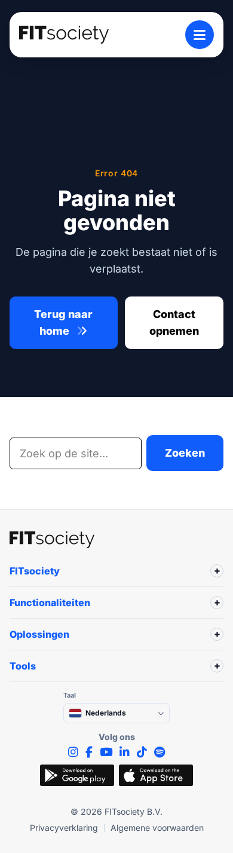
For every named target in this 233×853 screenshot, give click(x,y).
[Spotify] (159, 752)
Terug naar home (63, 322)
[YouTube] (106, 752)
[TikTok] (142, 752)
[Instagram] (73, 752)
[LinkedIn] (124, 752)
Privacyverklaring (64, 828)
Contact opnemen (174, 322)
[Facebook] (89, 752)
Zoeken (185, 453)
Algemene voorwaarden (157, 828)
